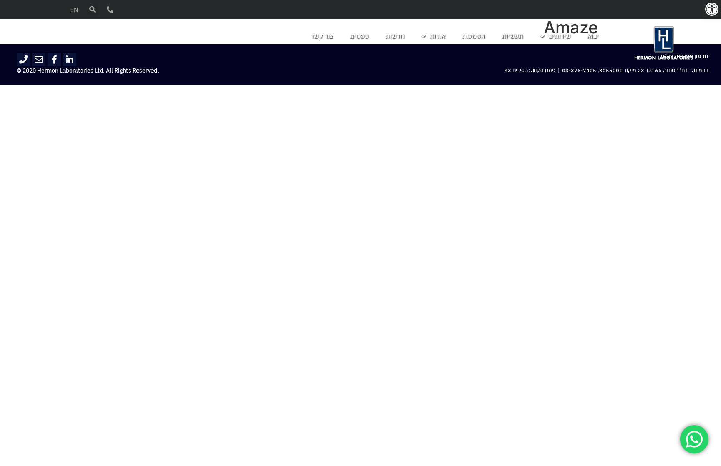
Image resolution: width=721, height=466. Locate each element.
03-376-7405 (579, 70)
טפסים (359, 36)
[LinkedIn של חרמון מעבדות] (69, 59)
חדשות (394, 36)
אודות (437, 36)
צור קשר (321, 36)
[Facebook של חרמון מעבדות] (54, 59)
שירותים (559, 36)
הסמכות (473, 36)
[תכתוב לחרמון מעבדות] (38, 59)
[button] (712, 9)
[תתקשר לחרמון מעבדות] (23, 59)
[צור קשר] (110, 9)
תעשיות (512, 36)
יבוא (592, 36)
